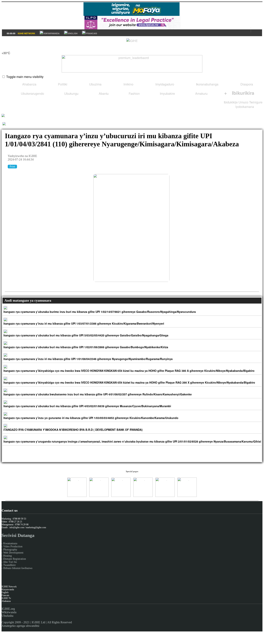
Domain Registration (14, 558)
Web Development (13, 552)
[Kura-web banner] (132, 64)
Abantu (103, 93)
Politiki (62, 84)
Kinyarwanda (8, 589)
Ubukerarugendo (32, 93)
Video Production (12, 546)
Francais (5, 595)
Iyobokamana (244, 106)
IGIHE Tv (6, 598)
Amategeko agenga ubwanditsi (20, 625)
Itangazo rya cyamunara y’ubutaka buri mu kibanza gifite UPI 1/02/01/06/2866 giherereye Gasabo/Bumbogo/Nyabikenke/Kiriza (85, 347)
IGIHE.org (8, 608)
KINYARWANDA (51, 33)
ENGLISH (72, 33)
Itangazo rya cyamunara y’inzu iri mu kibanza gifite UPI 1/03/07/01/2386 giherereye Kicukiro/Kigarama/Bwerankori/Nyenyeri (83, 323)
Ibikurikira (239, 93)
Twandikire (9, 565)
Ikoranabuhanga (206, 84)
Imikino (128, 84)
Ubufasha (7, 615)
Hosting (7, 555)
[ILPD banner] (132, 28)
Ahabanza (28, 84)
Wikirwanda (9, 612)
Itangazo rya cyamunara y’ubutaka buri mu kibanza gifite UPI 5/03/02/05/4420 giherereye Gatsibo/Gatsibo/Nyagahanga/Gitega (85, 335)
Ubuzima (94, 84)
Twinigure (255, 102)
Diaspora (246, 84)
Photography (10, 549)
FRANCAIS (91, 33)
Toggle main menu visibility (24, 76)
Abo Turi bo (10, 561)
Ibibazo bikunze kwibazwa (17, 568)
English (5, 592)
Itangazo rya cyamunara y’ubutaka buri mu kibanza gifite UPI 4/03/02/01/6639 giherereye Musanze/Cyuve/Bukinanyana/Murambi (87, 406)
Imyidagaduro (164, 84)
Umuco (243, 102)
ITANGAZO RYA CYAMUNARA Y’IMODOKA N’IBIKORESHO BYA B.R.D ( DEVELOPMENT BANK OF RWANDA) (73, 430)
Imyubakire (167, 93)
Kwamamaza (10, 543)
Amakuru (201, 93)
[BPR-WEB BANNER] (131, 14)
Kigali (5, 48)
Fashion (134, 93)
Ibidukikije (231, 102)
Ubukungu (70, 93)
